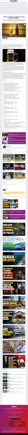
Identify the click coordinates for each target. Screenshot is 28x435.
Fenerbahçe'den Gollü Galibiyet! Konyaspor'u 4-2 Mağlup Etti (7, 161)
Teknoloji (12, 2)
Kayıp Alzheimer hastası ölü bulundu (13, 391)
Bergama (14, 430)
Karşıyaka (19, 431)
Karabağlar (13, 431)
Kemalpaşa (22, 431)
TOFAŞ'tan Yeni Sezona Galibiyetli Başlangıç (14, 381)
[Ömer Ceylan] (4, 146)
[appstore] (11, 419)
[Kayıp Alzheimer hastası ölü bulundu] (19, 175)
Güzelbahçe (9, 431)
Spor (9, 2)
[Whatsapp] (18, 417)
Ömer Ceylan (4, 39)
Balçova (7, 430)
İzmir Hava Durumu (5, 428)
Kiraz (24, 431)
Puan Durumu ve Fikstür (6, 424)
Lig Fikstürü (15, 428)
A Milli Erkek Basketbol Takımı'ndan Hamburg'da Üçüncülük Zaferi (19, 170)
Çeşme (23, 430)
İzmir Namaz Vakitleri (6, 423)
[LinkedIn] (13, 417)
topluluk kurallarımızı (9, 192)
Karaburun (16, 431)
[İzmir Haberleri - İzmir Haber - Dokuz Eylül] (13, 1)
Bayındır (10, 430)
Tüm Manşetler (17, 424)
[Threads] (17, 417)
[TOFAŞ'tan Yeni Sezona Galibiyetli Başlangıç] (8, 166)
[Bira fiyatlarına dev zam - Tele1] (8, 72)
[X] (9, 417)
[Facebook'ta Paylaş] (2, 38)
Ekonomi (4, 2)
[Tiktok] (15, 417)
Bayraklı (12, 430)
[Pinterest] (11, 417)
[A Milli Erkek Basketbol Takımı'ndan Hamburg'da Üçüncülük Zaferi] (19, 166)
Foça (4, 431)
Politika (7, 2)
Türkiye (18, 2)
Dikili (3, 431)
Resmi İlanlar (24, 2)
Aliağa (5, 430)
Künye (24, 428)
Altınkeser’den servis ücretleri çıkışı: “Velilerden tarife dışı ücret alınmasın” (8, 179)
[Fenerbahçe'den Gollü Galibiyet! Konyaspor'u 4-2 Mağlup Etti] (8, 157)
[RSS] (19, 417)
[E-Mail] (7, 150)
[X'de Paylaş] (4, 38)
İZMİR (3, 430)
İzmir (1, 2)
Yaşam (15, 2)
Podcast (15, 429)
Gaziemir (7, 431)
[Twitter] (9, 150)
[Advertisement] (14, 9)
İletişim (13, 429)
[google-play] (17, 419)
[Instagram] (11, 150)
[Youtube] (14, 417)
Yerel (21, 2)
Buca (21, 430)
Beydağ (17, 430)
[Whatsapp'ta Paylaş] (5, 38)
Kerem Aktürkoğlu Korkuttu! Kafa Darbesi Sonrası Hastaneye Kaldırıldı (19, 161)
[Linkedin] (12, 150)
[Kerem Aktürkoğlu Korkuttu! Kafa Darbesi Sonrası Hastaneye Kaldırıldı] (19, 157)
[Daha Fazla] (6, 38)
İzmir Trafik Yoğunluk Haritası (18, 423)
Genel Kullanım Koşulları (20, 428)
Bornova (19, 430)
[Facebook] (8, 150)
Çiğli (24, 430)
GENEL (14, 15)
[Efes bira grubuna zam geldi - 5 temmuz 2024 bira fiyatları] (14, 30)
